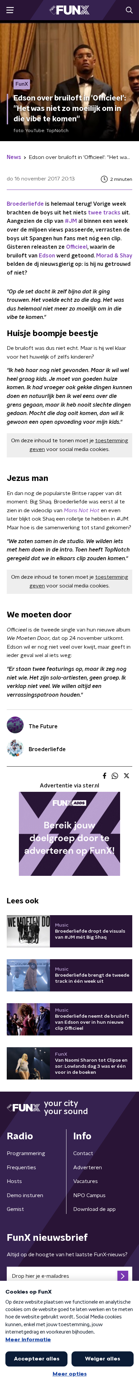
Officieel (76, 247)
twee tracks (104, 212)
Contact (83, 1153)
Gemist (15, 1209)
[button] (10, 10)
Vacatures (85, 1181)
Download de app (94, 1209)
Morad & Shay (114, 255)
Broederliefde (25, 204)
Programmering (26, 1153)
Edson (47, 255)
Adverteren (87, 1167)
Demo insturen (25, 1195)
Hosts (14, 1181)
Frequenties (21, 1167)
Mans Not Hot (82, 510)
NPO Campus (89, 1195)
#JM (71, 221)
